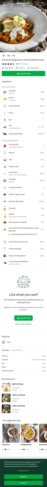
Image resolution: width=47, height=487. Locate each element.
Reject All (23, 477)
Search (42, 5)
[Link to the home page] (23, 4)
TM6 (8, 55)
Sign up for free (23, 73)
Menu (4, 5)
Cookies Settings (23, 470)
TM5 (13, 55)
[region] (23, 473)
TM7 (3, 55)
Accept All (23, 483)
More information (23, 324)
